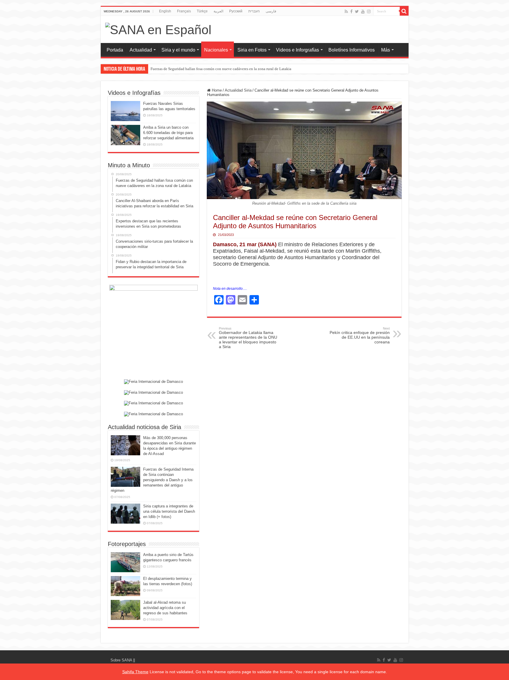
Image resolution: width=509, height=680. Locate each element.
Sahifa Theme (135, 671)
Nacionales (216, 49)
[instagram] (368, 11)
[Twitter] (356, 11)
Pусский (235, 11)
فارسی (271, 11)
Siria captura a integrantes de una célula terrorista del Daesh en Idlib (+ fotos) (169, 511)
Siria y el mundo (178, 49)
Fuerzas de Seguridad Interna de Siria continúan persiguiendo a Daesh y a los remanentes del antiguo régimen (152, 480)
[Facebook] (351, 11)
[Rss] (346, 11)
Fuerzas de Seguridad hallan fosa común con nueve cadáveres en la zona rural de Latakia (221, 69)
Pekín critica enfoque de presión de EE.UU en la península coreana (360, 335)
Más (385, 49)
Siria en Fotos (252, 49)
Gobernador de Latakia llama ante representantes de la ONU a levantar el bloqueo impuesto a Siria (248, 338)
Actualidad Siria (238, 90)
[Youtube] (363, 11)
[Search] (404, 11)
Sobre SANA (121, 660)
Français (184, 11)
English (165, 11)
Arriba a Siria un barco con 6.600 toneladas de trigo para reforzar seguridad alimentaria (168, 132)
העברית (254, 11)
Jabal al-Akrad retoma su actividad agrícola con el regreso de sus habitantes (165, 607)
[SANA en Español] (158, 29)
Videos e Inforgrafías (297, 49)
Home (216, 90)
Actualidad (141, 49)
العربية (218, 11)
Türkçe (202, 11)
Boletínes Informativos (351, 49)
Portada (115, 49)
